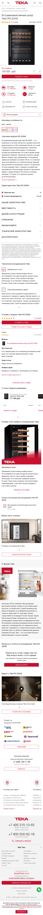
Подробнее (21, 747)
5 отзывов (14, 22)
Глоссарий (27, 851)
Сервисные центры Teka (10, 860)
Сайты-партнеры (30, 863)
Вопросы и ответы (30, 853)
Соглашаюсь (21, 912)
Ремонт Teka (6, 863)
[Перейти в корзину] (40, 3)
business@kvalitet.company (21, 878)
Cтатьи (4, 865)
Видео (26, 856)
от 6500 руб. (11, 95)
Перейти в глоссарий (21, 490)
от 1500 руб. (11, 88)
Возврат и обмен (30, 858)
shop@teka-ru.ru (21, 873)
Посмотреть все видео (21, 712)
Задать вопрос (21, 665)
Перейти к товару (10, 410)
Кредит (4, 858)
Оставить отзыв (21, 322)
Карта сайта (21, 893)
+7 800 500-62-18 (21, 834)
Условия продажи (8, 856)
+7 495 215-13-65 (21, 825)
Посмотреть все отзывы (22, 327)
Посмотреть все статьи (21, 554)
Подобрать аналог (21, 76)
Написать (21, 769)
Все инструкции (12, 114)
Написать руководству (21, 883)
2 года (30, 88)
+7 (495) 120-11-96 (21, 762)
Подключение (6, 853)
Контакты (27, 860)
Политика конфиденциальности (21, 888)
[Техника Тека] (21, 3)
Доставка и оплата (8, 851)
